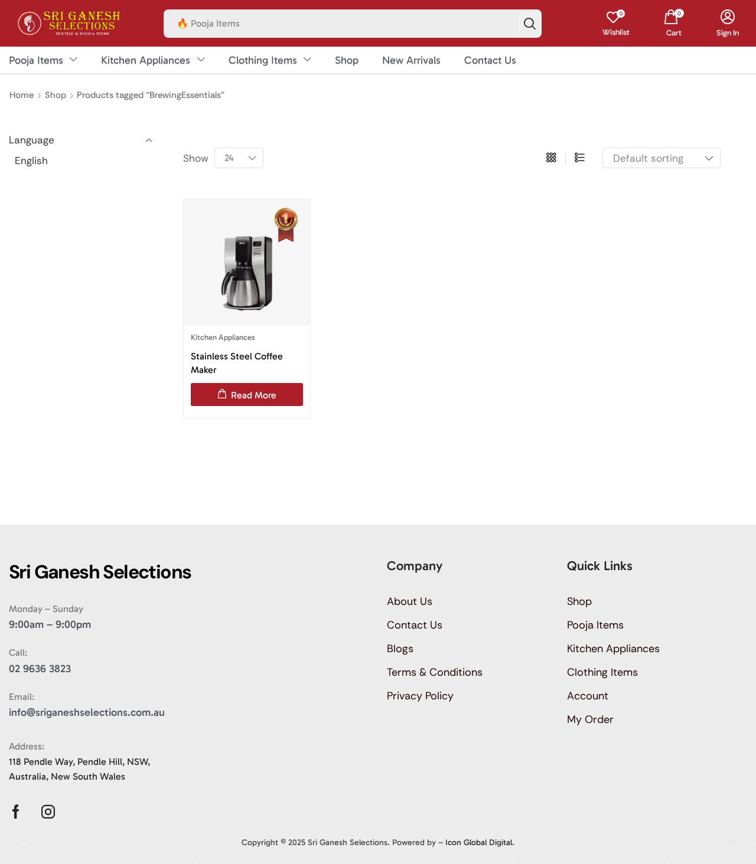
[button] (616, 23)
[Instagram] (48, 812)
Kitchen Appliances (223, 337)
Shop (55, 95)
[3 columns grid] (551, 158)
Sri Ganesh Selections (347, 842)
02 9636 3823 (40, 668)
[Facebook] (15, 812)
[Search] (530, 23)
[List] (580, 158)
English (31, 160)
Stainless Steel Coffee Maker (237, 363)
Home (21, 95)
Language (31, 139)
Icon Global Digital (478, 842)
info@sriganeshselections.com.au (87, 712)
